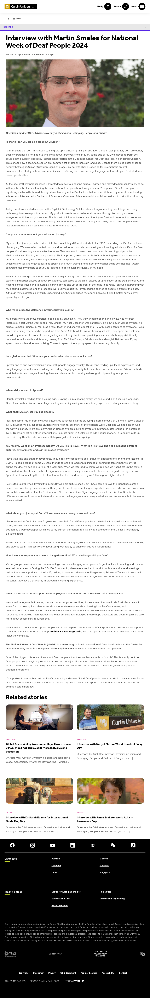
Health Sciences (60, 905)
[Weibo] (93, 845)
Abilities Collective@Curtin (65, 631)
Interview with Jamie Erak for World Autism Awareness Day (105, 819)
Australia (56, 858)
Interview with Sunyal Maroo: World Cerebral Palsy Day (110, 745)
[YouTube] (52, 845)
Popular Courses (89, 973)
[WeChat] (113, 845)
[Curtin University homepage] (21, 6)
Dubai (55, 872)
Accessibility (108, 973)
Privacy (52, 973)
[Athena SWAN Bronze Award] (10, 954)
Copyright (23, 973)
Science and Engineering (112, 898)
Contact (123, 973)
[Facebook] (12, 845)
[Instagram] (32, 845)
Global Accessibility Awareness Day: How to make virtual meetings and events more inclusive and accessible (38, 747)
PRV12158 (78, 981)
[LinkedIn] (72, 845)
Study (100, 6)
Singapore (105, 872)
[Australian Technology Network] (100, 954)
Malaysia (104, 858)
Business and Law (61, 898)
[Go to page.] (7, 18)
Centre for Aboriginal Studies (66, 892)
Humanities (105, 892)
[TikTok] (133, 845)
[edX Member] (142, 954)
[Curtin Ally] (55, 954)
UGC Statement (68, 973)
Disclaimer (38, 973)
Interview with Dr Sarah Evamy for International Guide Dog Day (37, 819)
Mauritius (104, 865)
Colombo (56, 865)
